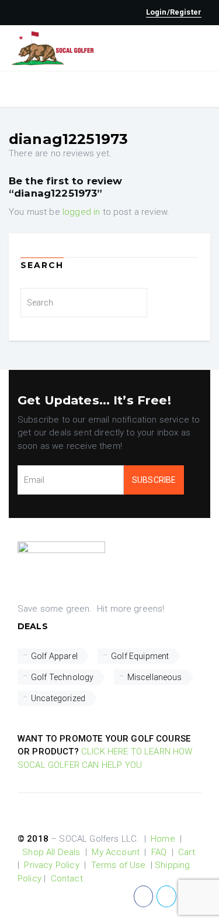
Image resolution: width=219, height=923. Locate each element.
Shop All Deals (51, 852)
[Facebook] (143, 896)
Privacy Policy (51, 865)
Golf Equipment (140, 656)
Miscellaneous (154, 677)
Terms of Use (118, 865)
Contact (67, 878)
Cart (186, 852)
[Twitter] (166, 896)
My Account (116, 852)
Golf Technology (62, 677)
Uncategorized (58, 698)
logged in (81, 212)
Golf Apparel (54, 656)
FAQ (158, 852)
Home (163, 838)
